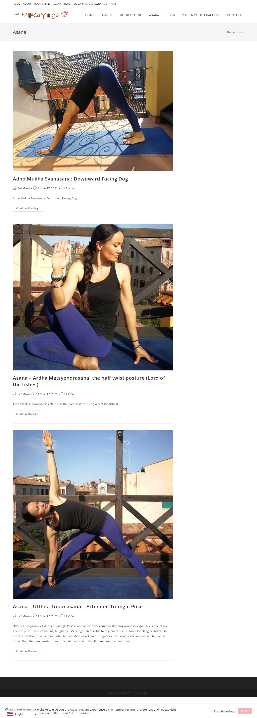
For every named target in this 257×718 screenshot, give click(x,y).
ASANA (57, 3)
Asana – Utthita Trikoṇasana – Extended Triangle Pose (78, 606)
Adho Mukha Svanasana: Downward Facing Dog (70, 178)
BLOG (67, 3)
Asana (70, 188)
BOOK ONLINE (42, 3)
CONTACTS (110, 3)
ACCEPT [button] (245, 711)
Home (231, 32)
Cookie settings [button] (224, 711)
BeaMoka (23, 188)
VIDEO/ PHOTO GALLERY (87, 3)
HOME (16, 3)
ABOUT (27, 3)
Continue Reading (27, 208)
